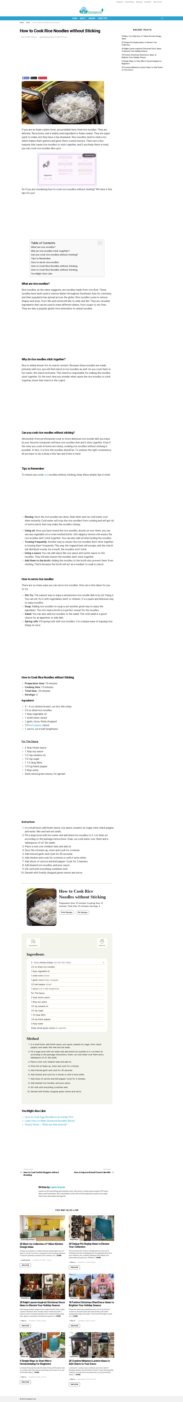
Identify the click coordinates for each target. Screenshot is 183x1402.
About (83, 18)
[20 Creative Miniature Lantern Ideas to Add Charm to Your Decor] (91, 1345)
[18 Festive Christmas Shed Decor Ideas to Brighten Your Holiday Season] (91, 1286)
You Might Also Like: (42, 273)
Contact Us (119, 2)
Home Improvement (28, 1240)
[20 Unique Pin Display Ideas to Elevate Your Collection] (91, 1228)
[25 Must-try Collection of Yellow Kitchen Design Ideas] (42, 1228)
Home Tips (102, 18)
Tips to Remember (41, 258)
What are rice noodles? (43, 247)
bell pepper (35, 725)
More (59, 1255)
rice (46, 474)
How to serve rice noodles (45, 262)
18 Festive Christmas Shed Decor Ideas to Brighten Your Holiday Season (91, 1304)
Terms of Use (157, 2)
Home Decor (74, 1239)
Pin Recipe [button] (82, 912)
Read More (25, 1265)
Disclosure (139, 2)
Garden (91, 18)
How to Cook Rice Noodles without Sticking (54, 266)
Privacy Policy (129, 2)
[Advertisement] (67, 57)
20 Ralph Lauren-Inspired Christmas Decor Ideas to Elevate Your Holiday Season (42, 1304)
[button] (103, 962)
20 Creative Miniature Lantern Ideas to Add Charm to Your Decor (89, 1362)
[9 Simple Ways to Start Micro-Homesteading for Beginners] (42, 1345)
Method (102, 945)
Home (74, 18)
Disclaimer (147, 2)
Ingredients (33, 945)
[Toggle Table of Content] (99, 243)
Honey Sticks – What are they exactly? (46, 1124)
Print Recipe (66, 912)
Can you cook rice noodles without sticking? (54, 254)
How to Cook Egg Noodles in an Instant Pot (49, 1117)
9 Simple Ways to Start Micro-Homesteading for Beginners (36, 1362)
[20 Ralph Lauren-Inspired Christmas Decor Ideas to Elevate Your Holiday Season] (42, 1286)
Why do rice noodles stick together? (50, 251)
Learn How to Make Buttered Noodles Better (50, 1120)
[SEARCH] (162, 18)
